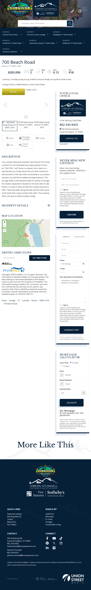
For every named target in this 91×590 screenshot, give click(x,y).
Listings (12, 300)
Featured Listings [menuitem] (14, 514)
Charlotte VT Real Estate (12, 43)
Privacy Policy (64, 206)
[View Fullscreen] (4, 230)
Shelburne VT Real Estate (72, 43)
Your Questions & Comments (71, 277)
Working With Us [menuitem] (14, 516)
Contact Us (72, 138)
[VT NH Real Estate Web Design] (73, 578)
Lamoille (25, 300)
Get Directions (40, 258)
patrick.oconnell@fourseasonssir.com (22, 555)
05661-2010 (44, 300)
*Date (62, 260)
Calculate (72, 402)
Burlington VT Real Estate (63, 34)
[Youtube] (54, 538)
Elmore (34, 300)
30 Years (75, 363)
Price (62, 371)
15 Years (66, 366)
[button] (70, 23)
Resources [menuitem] (11, 522)
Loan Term (64, 363)
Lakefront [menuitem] (50, 514)
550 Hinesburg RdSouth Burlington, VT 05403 (18, 539)
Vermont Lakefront (10, 52)
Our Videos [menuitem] (11, 524)
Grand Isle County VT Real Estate (42, 43)
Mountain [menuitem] (50, 516)
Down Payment (66, 380)
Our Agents (64, 144)
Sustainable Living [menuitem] (53, 524)
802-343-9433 (72, 11)
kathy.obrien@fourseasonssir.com (21, 546)
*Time (62, 269)
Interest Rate (65, 389)
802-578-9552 (13, 552)
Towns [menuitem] (10, 519)
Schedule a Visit (79, 237)
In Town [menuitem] (49, 519)
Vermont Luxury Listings (36, 34)
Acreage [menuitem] (49, 522)
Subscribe (71, 214)
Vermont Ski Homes (10, 34)
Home (4, 300)
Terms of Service (77, 339)
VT (19, 300)
